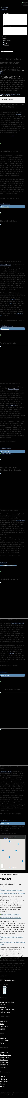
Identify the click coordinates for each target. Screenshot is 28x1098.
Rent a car (3, 1067)
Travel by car (4, 1065)
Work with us (4, 1081)
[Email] (10, 96)
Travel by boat (4, 1062)
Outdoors (8, 19)
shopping (18, 114)
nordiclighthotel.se (5, 448)
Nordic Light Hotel (13, 389)
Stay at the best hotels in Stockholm (12, 893)
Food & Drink (7, 26)
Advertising (3, 1079)
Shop (4, 38)
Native (2, 1043)
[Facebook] (1, 96)
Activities (8, 17)
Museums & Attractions (12, 15)
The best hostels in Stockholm (10, 918)
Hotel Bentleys (20, 520)
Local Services (4, 1040)
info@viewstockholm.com (7, 980)
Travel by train (4, 1057)
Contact (2, 1084)
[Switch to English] (25, 3)
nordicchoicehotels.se (6, 326)
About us (2, 1076)
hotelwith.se (3, 672)
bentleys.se (3, 563)
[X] (3, 96)
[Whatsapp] (8, 96)
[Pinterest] (5, 96)
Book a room (5, 207)
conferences (12, 405)
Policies (2, 1086)
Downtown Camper (5, 771)
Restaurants (9, 28)
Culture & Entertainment (12, 21)
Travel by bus (4, 1060)
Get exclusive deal (8, 565)
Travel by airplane (5, 1055)
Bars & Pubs (9, 32)
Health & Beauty (10, 23)
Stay (4, 36)
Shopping (3, 1038)
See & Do (6, 13)
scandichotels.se (5, 204)
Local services (7, 40)
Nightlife (8, 34)
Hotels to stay (4, 1052)
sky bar (11, 653)
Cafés (7, 30)
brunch (13, 299)
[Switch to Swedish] (25, 5)
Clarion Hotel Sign (5, 265)
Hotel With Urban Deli (17, 623)
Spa (11, 303)
